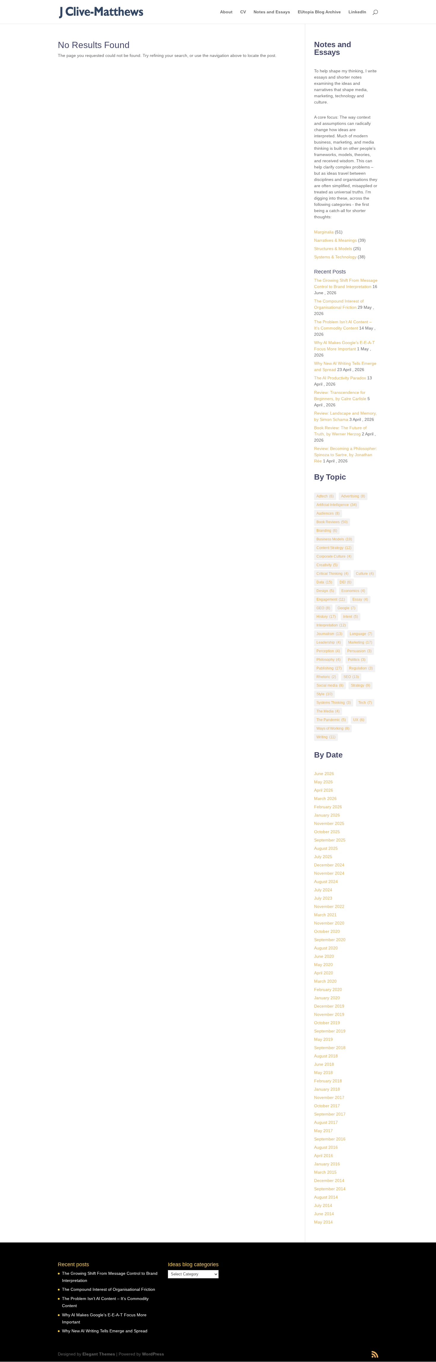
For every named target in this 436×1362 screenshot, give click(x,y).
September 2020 (330, 939)
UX (358, 720)
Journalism (329, 634)
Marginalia (324, 232)
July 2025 (323, 856)
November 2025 (329, 823)
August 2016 (326, 1147)
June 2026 (324, 773)
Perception (328, 651)
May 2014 (323, 1222)
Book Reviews (332, 522)
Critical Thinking (332, 574)
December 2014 (329, 1180)
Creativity (327, 565)
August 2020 (326, 948)
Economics (353, 591)
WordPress (153, 1354)
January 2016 (327, 1163)
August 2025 (326, 848)
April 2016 (323, 1155)
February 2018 (328, 1080)
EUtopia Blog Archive (319, 12)
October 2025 (327, 831)
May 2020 (323, 964)
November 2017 (329, 1097)
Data (324, 582)
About (226, 12)
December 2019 (329, 1006)
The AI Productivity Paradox (340, 377)
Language (361, 634)
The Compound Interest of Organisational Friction (108, 1289)
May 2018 (323, 1072)
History (326, 617)
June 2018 (324, 1064)
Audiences (328, 513)
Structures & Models (333, 248)
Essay (360, 599)
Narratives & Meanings (335, 240)
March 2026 (325, 798)
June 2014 (324, 1213)
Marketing (360, 642)
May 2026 (323, 781)
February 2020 (328, 989)
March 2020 (325, 981)
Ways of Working (332, 728)
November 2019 (329, 1014)
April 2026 (323, 790)
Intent (350, 617)
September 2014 (330, 1188)
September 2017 (330, 1114)
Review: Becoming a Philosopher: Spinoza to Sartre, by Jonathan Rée (345, 454)
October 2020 (327, 931)
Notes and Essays (272, 12)
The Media (328, 711)
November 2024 (329, 873)
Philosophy (328, 660)
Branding (326, 531)
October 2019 (327, 1022)
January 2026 (327, 815)
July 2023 (323, 898)
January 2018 (327, 1089)
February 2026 (328, 806)
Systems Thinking (333, 703)
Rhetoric (326, 677)
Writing (325, 737)
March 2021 (325, 914)
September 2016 (330, 1139)
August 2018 (326, 1056)
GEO (323, 608)
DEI (345, 582)
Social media (329, 685)
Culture (365, 574)
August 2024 (326, 881)
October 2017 (327, 1105)
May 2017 (323, 1130)
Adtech (325, 496)
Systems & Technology (335, 256)
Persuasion (359, 651)
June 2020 (324, 956)
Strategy (360, 685)
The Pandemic (331, 720)
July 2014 (323, 1205)
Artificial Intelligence (336, 505)
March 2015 (325, 1172)
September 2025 (330, 840)
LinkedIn (357, 12)
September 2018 (330, 1047)
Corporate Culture (333, 556)
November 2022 (329, 906)
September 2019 (330, 1031)
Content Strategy (333, 548)
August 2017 (326, 1122)
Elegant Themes (98, 1354)
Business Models (334, 539)
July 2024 (323, 889)
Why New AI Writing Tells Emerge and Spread (104, 1330)
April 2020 (323, 972)
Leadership (328, 642)
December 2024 (329, 865)
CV (243, 12)
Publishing (329, 668)
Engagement (330, 599)
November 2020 (329, 923)
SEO (351, 677)
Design (325, 591)
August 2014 (326, 1197)
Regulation (361, 668)
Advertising (353, 496)
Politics (356, 660)
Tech (365, 703)
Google (346, 608)
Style (324, 694)
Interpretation (331, 625)
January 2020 (327, 997)
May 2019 (323, 1039)
